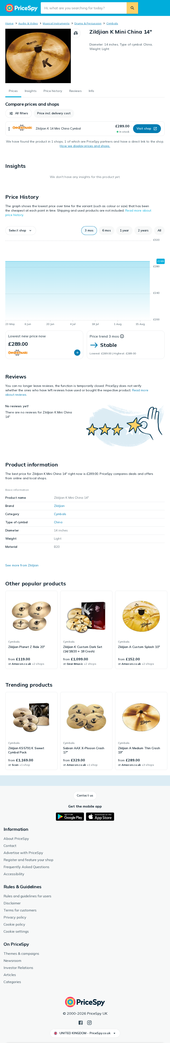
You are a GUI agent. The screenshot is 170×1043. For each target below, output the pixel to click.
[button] (18, 113)
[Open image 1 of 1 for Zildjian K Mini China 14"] (38, 56)
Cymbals (112, 23)
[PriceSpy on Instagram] (89, 1022)
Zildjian (59, 506)
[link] (31, 630)
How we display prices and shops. (85, 146)
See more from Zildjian (22, 565)
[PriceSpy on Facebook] (80, 1022)
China (58, 522)
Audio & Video (28, 23)
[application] (85, 283)
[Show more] (9, 128)
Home (9, 23)
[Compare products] (76, 33)
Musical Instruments (56, 23)
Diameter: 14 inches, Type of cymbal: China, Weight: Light (121, 46)
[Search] (132, 8)
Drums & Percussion (87, 23)
